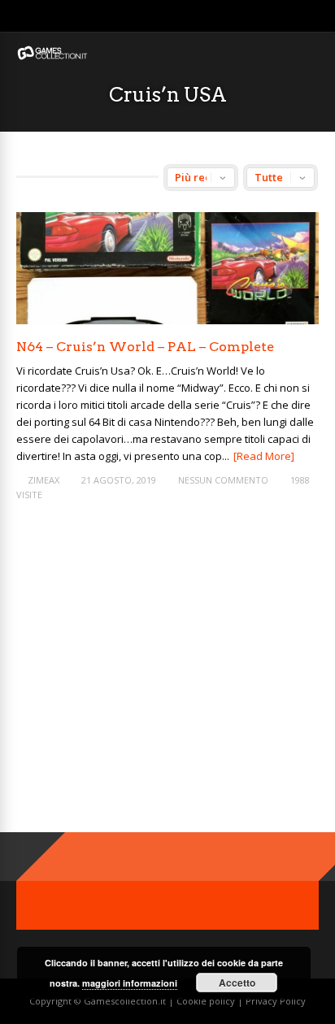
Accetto (237, 982)
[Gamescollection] (52, 56)
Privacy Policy (276, 1001)
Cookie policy (206, 1001)
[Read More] (263, 456)
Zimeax (43, 480)
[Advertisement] (152, 680)
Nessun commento (223, 480)
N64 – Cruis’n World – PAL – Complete (145, 346)
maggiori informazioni (129, 983)
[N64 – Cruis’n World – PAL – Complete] (167, 320)
